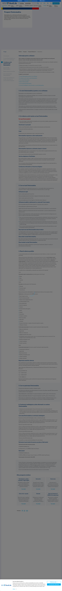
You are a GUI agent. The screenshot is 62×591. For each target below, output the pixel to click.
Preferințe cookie (53, 581)
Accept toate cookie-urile (54, 584)
